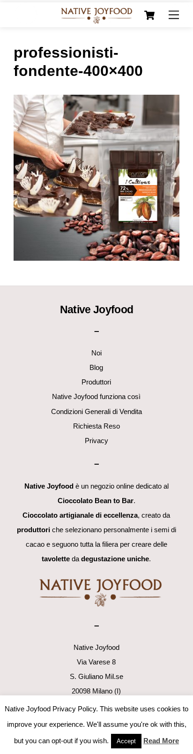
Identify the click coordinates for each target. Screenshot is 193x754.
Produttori (96, 382)
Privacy (96, 441)
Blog (96, 367)
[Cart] (149, 15)
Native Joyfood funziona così (96, 396)
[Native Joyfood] (96, 15)
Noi (96, 353)
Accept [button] (126, 741)
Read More (161, 741)
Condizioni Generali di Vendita (96, 411)
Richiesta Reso (96, 426)
